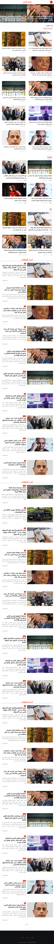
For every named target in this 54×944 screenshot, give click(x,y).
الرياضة (50, 180)
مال (51, 232)
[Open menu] (51, 2)
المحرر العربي (27, 2)
